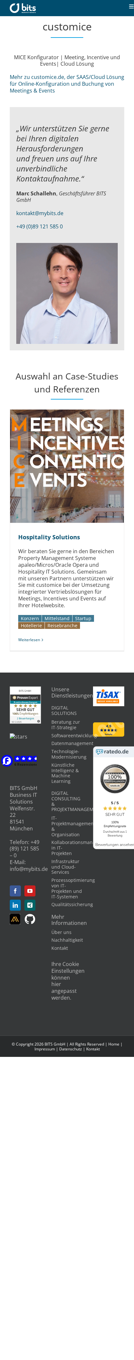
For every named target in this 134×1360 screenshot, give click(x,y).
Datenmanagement (72, 743)
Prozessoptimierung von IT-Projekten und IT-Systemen (73, 888)
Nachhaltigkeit (67, 940)
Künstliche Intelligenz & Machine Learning (65, 773)
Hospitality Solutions (59, 466)
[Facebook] (15, 890)
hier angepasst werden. (64, 991)
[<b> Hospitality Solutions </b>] (67, 466)
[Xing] (29, 905)
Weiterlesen (29, 639)
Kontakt (59, 948)
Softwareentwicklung (74, 735)
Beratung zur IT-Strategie (65, 724)
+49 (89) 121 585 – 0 (24, 849)
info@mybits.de (29, 868)
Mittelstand (57, 618)
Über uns (61, 932)
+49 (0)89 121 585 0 (39, 226)
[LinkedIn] (15, 905)
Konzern (30, 618)
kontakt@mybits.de (39, 213)
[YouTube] (29, 890)
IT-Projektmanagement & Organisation (73, 826)
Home (113, 1044)
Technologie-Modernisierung (69, 754)
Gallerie (74, 466)
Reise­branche (62, 625)
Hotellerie (31, 625)
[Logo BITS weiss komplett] (23, 5)
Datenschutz (70, 1049)
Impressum (44, 1049)
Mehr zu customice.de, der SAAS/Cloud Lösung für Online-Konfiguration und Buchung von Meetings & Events (67, 83)
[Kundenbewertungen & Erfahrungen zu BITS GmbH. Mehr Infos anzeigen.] (25, 689)
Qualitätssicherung (72, 904)
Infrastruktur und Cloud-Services (65, 866)
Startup (83, 618)
